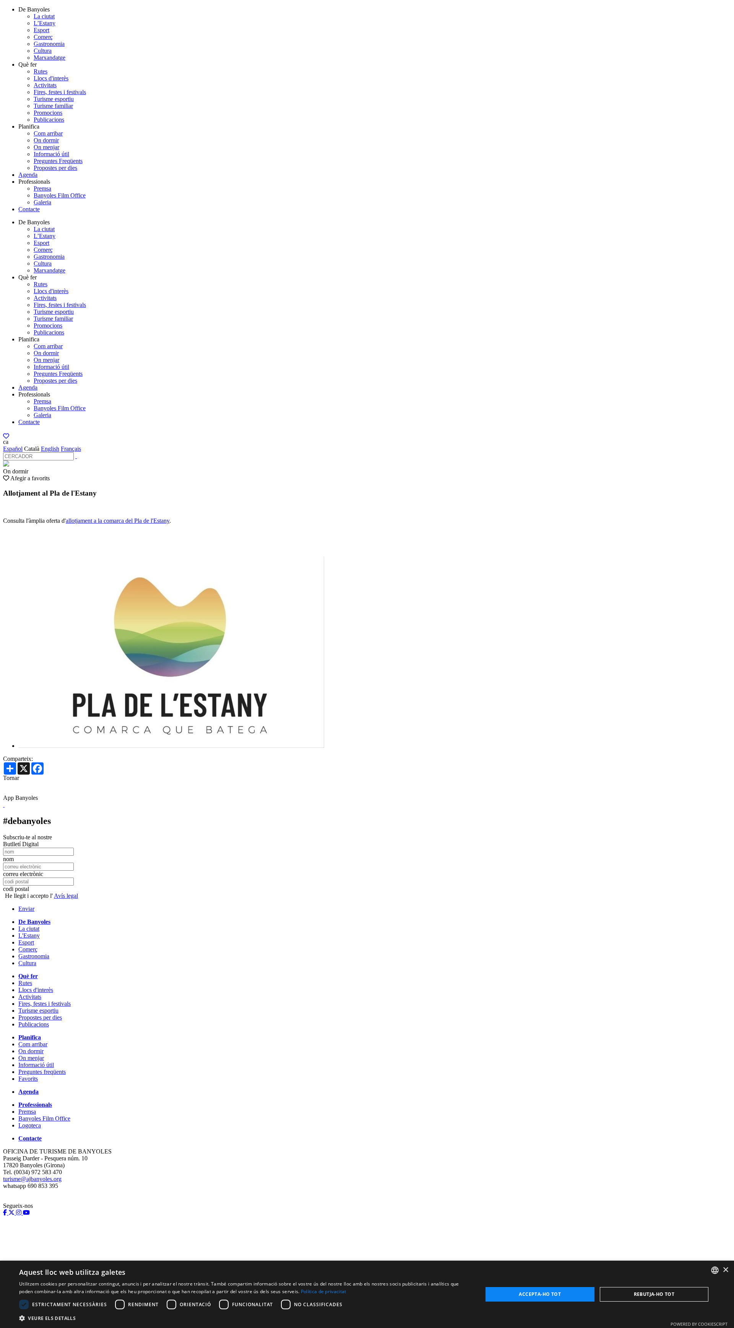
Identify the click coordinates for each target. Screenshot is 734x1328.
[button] (244, 1317)
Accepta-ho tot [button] (540, 1294)
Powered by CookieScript (699, 1324)
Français (71, 448)
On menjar (46, 147)
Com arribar (48, 133)
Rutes (40, 71)
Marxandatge (49, 57)
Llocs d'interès (51, 78)
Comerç (43, 37)
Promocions (48, 112)
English (50, 448)
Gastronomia (49, 44)
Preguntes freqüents (42, 1072)
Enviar (26, 908)
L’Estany (44, 23)
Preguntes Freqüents (58, 161)
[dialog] (367, 1294)
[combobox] (715, 1270)
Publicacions (49, 119)
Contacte (29, 209)
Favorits (28, 1078)
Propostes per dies (55, 168)
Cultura (43, 50)
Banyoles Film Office (60, 195)
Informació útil (51, 154)
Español (13, 448)
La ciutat (44, 16)
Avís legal (66, 895)
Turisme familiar (53, 106)
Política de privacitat (323, 1291)
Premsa (42, 188)
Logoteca (29, 1125)
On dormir (46, 140)
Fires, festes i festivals (60, 92)
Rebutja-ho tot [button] (654, 1294)
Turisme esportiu (54, 99)
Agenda (27, 174)
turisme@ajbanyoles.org (32, 1179)
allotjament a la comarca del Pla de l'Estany (117, 520)
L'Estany (29, 935)
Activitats (45, 85)
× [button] (725, 1270)
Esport (41, 30)
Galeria (42, 202)
